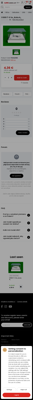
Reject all (24, 390)
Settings (9, 390)
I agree (16, 395)
